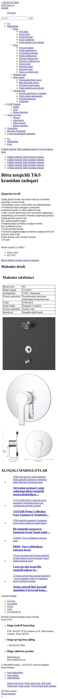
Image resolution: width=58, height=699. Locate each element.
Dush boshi (24, 34)
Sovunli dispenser (27, 98)
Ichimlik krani (19, 74)
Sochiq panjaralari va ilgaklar (32, 93)
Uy (8, 23)
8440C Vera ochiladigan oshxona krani (28, 548)
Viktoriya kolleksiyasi (29, 61)
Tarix (15, 109)
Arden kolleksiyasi (28, 50)
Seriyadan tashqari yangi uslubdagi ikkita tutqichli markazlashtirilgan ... (28, 491)
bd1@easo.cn (13, 657)
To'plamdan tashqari (28, 53)
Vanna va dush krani (28, 72)
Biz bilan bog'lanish (16, 131)
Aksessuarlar (19, 90)
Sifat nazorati (19, 123)
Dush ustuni (18, 77)
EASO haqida (13, 104)
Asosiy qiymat (14, 115)
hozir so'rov (6, 619)
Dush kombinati (26, 39)
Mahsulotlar (12, 26)
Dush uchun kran (15, 683)
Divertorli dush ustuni (29, 85)
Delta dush (12, 686)
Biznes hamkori (20, 112)
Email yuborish (8, 693)
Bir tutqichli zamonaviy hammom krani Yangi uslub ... (31, 530)
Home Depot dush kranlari (43, 686)
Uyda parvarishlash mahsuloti (21, 133)
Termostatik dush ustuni (30, 80)
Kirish (16, 107)
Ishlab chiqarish (20, 125)
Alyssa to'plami (26, 47)
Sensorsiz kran (26, 69)
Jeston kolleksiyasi (27, 55)
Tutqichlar (24, 101)
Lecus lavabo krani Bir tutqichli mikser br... (27, 568)
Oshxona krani (26, 66)
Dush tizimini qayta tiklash (31, 42)
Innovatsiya (18, 120)
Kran (15, 45)
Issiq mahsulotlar (15, 672)
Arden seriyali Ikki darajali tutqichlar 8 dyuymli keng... (30, 588)
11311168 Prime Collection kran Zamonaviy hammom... (31, 513)
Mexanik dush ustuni (29, 82)
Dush (15, 29)
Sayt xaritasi (13, 675)
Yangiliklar (12, 128)
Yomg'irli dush (26, 37)
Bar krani (46, 683)
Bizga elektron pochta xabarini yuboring (20, 260)
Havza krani (24, 64)
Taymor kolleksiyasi (28, 58)
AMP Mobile (13, 678)
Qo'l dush (23, 31)
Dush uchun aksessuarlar (30, 96)
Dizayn (16, 117)
